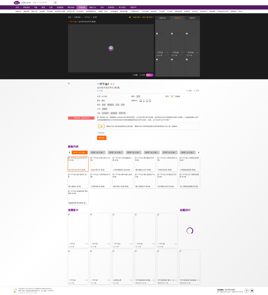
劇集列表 (162, 18)
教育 (103, 105)
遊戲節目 (111, 105)
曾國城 (104, 109)
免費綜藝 (77, 17)
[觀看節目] (111, 48)
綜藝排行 (192, 18)
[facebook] (247, 291)
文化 (117, 105)
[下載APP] (150, 75)
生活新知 (105, 113)
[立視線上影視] (22, 2)
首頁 (69, 17)
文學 (122, 105)
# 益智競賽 (101, 133)
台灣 (138, 96)
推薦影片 (177, 18)
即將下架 (122, 113)
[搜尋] (55, 2)
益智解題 (114, 113)
